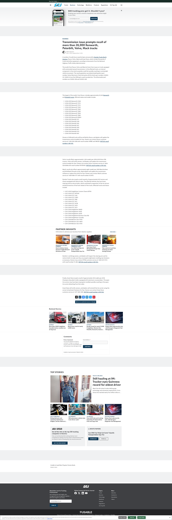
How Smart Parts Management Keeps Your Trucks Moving (93, 248)
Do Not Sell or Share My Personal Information (83, 515)
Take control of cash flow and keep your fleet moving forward (109, 249)
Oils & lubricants (55, 416)
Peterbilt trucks (69, 97)
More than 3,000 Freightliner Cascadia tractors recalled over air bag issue (57, 328)
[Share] (83, 297)
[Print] (76, 297)
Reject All (132, 517)
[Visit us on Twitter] (79, 493)
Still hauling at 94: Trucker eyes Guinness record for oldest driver (107, 381)
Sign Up (54, 505)
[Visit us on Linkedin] (83, 493)
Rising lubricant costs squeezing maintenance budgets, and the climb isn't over (57, 419)
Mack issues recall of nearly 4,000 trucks (75, 327)
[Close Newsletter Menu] (121, 10)
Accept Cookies (141, 517)
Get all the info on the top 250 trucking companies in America (65, 433)
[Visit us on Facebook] (75, 493)
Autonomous (72, 416)
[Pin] (94, 297)
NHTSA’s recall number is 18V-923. (94, 292)
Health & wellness (98, 375)
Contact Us (106, 515)
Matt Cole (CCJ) (70, 51)
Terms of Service (88, 22)
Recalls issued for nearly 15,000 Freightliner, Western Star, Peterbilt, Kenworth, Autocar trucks (95, 328)
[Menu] (50, 5)
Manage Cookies (99, 515)
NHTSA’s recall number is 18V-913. (88, 262)
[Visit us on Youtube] (86, 493)
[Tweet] (90, 297)
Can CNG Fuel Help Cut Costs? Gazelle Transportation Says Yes (77, 249)
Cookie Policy (49, 518)
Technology (90, 416)
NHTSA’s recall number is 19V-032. (96, 165)
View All (103, 438)
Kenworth (106, 95)
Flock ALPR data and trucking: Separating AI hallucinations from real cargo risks (95, 419)
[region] (86, 517)
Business (65, 38)
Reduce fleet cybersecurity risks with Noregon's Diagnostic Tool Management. (114, 328)
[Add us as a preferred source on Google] (80, 297)
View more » (113, 231)
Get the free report (60, 443)
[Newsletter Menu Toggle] (121, 5)
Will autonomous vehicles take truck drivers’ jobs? (77, 418)
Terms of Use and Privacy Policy (88, 21)
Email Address (87, 339)
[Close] (169, 517)
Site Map (113, 515)
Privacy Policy (81, 22)
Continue (88, 346)
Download (93, 438)
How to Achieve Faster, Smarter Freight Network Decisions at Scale (63, 249)
